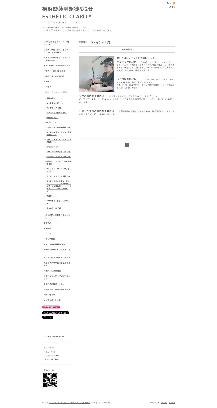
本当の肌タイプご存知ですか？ (57, 65)
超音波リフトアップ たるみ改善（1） (58, 162)
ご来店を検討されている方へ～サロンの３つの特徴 (57, 51)
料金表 (46, 81)
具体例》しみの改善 (52, 271)
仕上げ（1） (51, 122)
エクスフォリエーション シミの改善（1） (58, 140)
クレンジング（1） (54, 108)
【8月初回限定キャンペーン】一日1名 (57, 43)
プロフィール (49, 233)
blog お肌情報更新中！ (55, 244)
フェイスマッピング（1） (56, 113)
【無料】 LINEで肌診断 (54, 71)
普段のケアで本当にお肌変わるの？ (57, 264)
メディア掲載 (49, 239)
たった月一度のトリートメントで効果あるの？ (57, 59)
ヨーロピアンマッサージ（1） (58, 156)
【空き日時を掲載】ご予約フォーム (57, 216)
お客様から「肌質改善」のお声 (57, 289)
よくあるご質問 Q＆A (54, 284)
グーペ (164, 402)
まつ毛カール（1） (54, 208)
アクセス (47, 87)
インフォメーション (52, 300)
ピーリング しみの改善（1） (58, 127)
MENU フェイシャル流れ (55, 92)
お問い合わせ (49, 294)
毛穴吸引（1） (52, 117)
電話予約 (47, 223)
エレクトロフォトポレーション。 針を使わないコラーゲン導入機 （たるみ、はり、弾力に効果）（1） (58, 186)
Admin (172, 402)
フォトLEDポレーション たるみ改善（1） (59, 133)
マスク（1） (51, 196)
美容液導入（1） (53, 147)
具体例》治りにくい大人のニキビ (57, 251)
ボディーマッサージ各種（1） (58, 176)
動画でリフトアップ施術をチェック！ (57, 277)
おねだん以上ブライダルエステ (57, 257)
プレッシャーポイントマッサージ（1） (58, 170)
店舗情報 (47, 228)
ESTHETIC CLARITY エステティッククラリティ (69, 402)
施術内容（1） (52, 98)
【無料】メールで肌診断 (54, 76)
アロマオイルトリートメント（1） (58, 202)
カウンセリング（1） (55, 103)
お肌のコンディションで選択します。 (137, 57)
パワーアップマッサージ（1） (58, 152)
